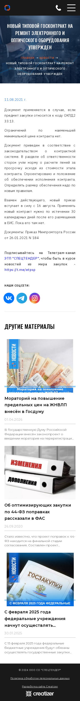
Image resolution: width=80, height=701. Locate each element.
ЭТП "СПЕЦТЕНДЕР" (21, 258)
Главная (27, 58)
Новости (47, 58)
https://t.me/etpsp (20, 270)
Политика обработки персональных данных (40, 678)
